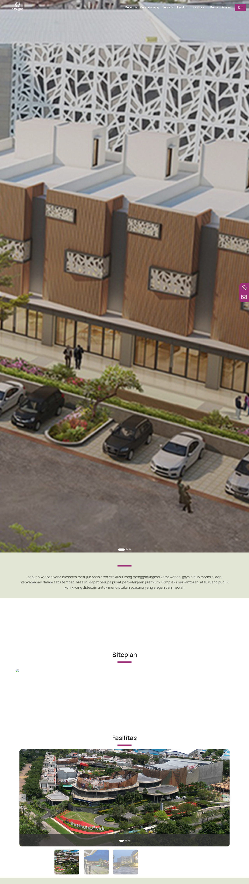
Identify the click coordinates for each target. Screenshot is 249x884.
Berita (214, 7)
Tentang (168, 7)
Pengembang (149, 7)
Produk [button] (182, 7)
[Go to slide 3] (130, 549)
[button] (35, 797)
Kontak (226, 7)
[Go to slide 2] (127, 549)
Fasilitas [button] (199, 7)
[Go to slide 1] (121, 549)
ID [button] (239, 7)
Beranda (131, 7)
